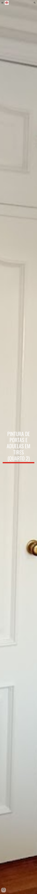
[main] (18, 447)
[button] (2, 2)
